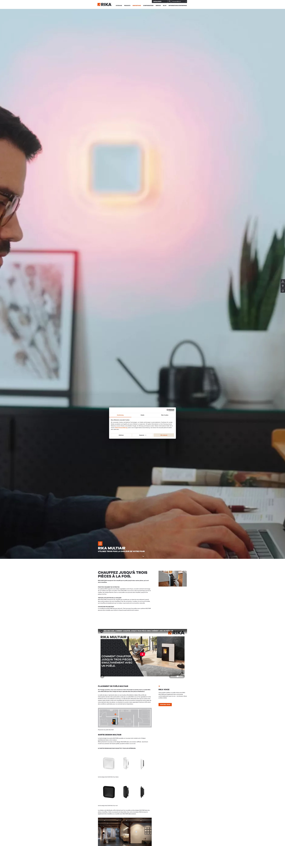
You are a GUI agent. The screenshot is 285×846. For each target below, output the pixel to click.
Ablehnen (121, 435)
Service (158, 5)
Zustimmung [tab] (120, 415)
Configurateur (148, 5)
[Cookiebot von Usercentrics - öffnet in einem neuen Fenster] (167, 410)
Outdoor (119, 5)
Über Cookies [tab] (164, 415)
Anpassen (141, 435)
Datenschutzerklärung (121, 427)
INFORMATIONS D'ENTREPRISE (178, 5)
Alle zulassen (163, 435)
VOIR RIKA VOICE (165, 704)
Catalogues (157, 1)
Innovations (137, 5)
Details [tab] (142, 415)
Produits (127, 5)
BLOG (164, 5)
